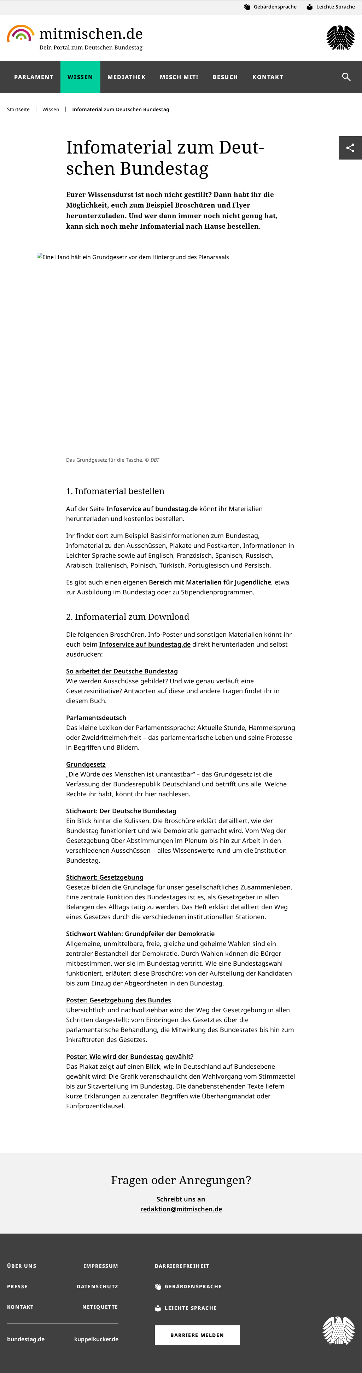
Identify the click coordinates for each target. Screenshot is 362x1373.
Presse (17, 1286)
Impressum (101, 1266)
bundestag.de (26, 1339)
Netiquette (100, 1306)
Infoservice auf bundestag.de (152, 508)
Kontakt (20, 1306)
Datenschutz (97, 1286)
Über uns (21, 1266)
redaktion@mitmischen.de (181, 1209)
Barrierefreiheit (182, 1266)
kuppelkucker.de (96, 1339)
